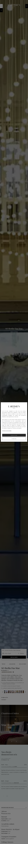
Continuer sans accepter (6, 430)
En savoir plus (14, 438)
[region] (14, 422)
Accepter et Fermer (14, 435)
